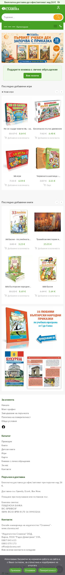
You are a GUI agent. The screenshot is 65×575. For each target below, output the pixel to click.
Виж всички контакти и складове (18, 550)
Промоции (7, 441)
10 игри (17, 176)
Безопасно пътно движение (47, 129)
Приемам (15, 570)
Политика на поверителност (16, 417)
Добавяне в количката (18, 138)
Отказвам (30, 570)
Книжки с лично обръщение (16, 461)
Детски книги (8, 449)
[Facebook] (3, 428)
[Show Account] (58, 8)
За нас (5, 465)
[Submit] (57, 17)
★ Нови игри (8, 92)
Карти (5, 457)
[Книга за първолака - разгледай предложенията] (32, 48)
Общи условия (9, 421)
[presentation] (57, 92)
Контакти (6, 469)
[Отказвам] (61, 565)
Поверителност (48, 570)
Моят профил (9, 409)
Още (49, 185)
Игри (4, 453)
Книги (5, 445)
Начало (5, 405)
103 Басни (47, 286)
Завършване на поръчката (15, 413)
